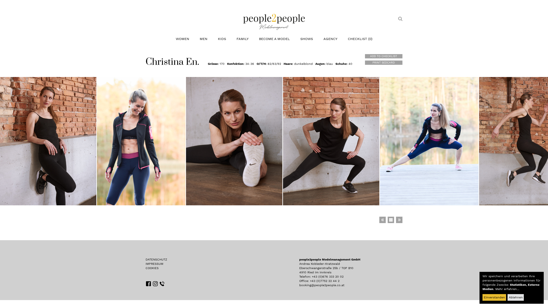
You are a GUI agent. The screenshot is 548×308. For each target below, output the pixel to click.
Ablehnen (516, 297)
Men (203, 39)
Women (182, 39)
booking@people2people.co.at (321, 285)
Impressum (154, 263)
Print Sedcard (383, 62)
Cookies (152, 268)
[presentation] (543, 141)
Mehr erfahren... (507, 289)
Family (243, 39)
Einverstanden (494, 297)
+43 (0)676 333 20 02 (328, 276)
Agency (330, 39)
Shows (306, 39)
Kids (222, 39)
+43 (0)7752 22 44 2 (325, 281)
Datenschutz (156, 259)
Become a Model (274, 39)
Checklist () (360, 39)
